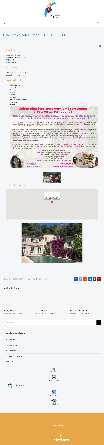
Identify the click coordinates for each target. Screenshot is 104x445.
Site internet (12, 62)
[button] (52, 202)
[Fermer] (57, 193)
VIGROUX (9, 365)
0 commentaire (19, 313)
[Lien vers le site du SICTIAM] (61, 434)
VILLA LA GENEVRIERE (45, 311)
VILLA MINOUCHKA (13, 348)
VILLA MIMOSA (9, 311)
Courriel (11, 60)
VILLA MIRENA (11, 342)
